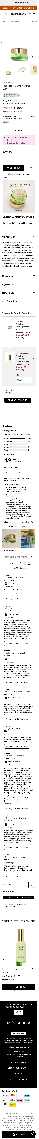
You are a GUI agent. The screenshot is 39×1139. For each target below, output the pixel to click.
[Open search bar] (6, 14)
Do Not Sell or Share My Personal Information (19, 1055)
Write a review (8, 103)
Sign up (19, 1012)
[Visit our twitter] (13, 1022)
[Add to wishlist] (31, 168)
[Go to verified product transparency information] (11, 95)
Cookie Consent (18, 1052)
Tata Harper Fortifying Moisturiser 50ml (17, 969)
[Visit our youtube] (24, 1022)
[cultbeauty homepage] (19, 14)
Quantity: (7, 152)
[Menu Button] (2, 14)
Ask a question (20, 103)
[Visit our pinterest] (29, 1022)
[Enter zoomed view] (33, 57)
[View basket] (34, 14)
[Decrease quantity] (6, 157)
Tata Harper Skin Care (30, 21)
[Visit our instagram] (18, 1022)
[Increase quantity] (20, 157)
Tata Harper (14, 21)
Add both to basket (18, 400)
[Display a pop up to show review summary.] (19, 976)
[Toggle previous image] (1, 42)
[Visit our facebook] (8, 1022)
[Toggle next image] (35, 42)
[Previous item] (4, 959)
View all (32, 116)
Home (5, 21)
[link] (30, 14)
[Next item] (33, 959)
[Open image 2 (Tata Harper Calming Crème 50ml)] (21, 69)
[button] (19, 95)
